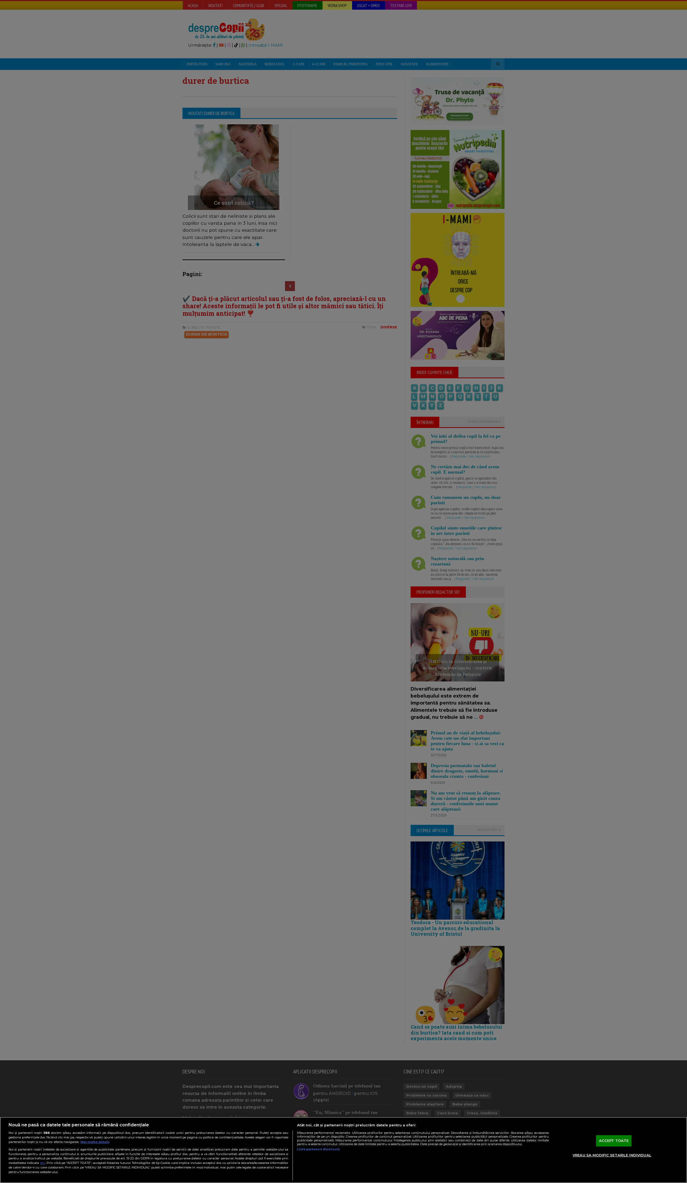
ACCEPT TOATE (614, 1140)
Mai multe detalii (95, 1142)
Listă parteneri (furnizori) (318, 1149)
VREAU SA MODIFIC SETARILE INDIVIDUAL (612, 1155)
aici (42, 1163)
